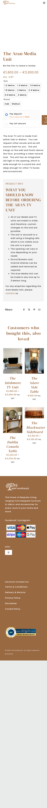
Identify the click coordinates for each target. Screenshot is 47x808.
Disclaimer (11, 603)
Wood (7, 99)
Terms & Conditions (16, 586)
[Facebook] (24, 309)
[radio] (9, 85)
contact (10, 293)
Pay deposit (16, 114)
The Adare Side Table (34, 385)
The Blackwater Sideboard (36, 427)
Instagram (24, 520)
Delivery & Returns (15, 592)
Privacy (12, 597)
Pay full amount (18, 123)
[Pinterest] (34, 309)
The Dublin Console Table (12, 444)
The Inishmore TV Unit (13, 383)
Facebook (10, 520)
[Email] (39, 309)
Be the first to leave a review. (19, 65)
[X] (29, 309)
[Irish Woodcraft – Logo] (9, 1)
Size (6, 81)
